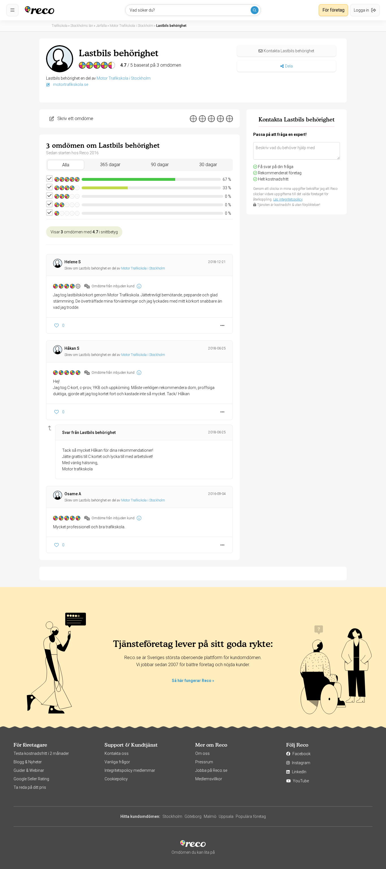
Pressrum (204, 762)
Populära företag (251, 816)
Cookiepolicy (116, 779)
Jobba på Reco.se (211, 770)
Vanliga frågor (117, 762)
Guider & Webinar (29, 770)
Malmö (210, 816)
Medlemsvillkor (208, 779)
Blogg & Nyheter (28, 762)
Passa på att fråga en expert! (280, 134)
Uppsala (226, 816)
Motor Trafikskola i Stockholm (124, 78)
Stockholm (172, 816)
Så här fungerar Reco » (193, 680)
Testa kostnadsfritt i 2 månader (41, 753)
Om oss (202, 753)
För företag (333, 10)
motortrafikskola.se (70, 84)
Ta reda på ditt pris (30, 787)
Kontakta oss (117, 753)
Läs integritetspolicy (287, 199)
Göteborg (193, 816)
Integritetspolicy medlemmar (130, 770)
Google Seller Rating (31, 779)
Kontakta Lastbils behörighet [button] (289, 51)
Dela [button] (289, 66)
